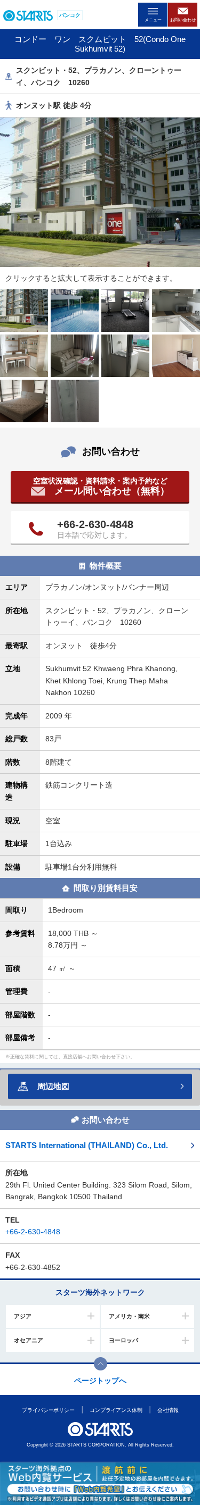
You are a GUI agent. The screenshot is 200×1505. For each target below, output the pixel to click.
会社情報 (168, 1410)
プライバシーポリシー (48, 1410)
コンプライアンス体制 (116, 1410)
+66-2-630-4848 (95, 524)
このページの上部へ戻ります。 (100, 1363)
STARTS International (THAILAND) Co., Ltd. (86, 1145)
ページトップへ (100, 1380)
